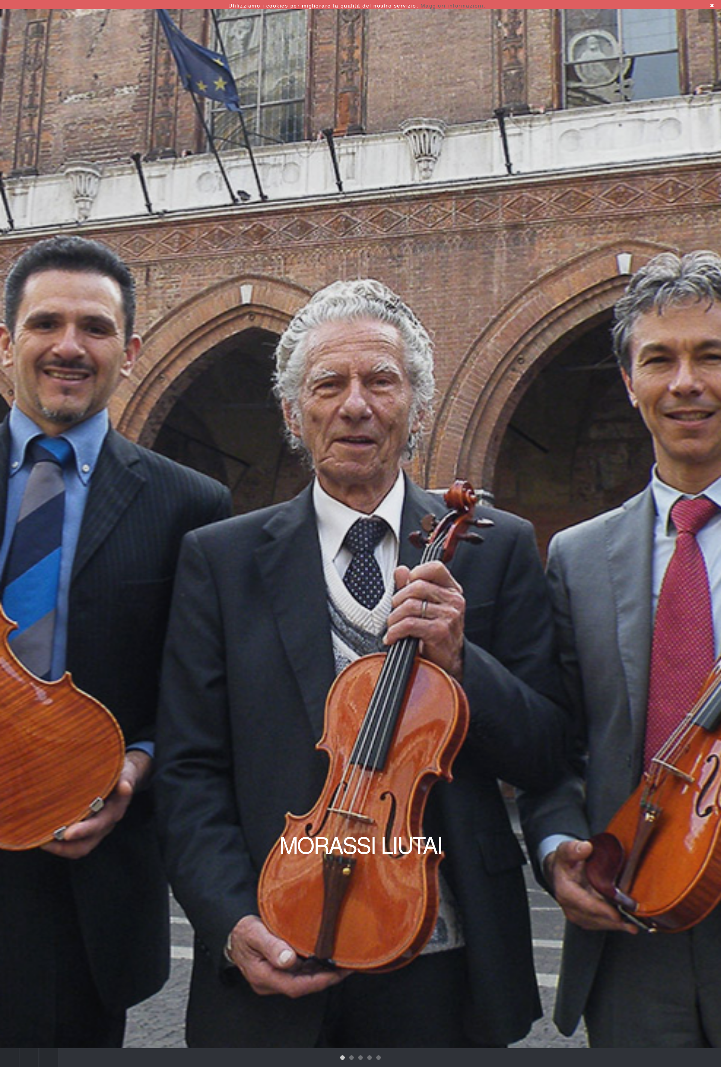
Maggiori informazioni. (453, 6)
